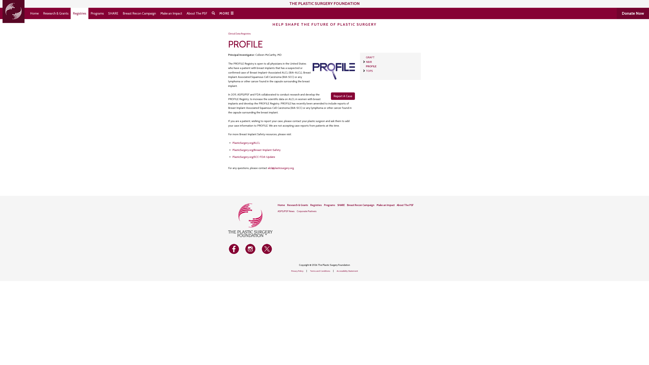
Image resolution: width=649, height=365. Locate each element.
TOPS (369, 70)
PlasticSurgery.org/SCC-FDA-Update (253, 157)
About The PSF (197, 13)
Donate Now (633, 13)
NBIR (369, 62)
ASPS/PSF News (286, 211)
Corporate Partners (307, 211)
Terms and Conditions (320, 271)
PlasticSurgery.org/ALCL (246, 142)
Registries (79, 13)
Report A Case (343, 96)
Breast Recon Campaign (139, 13)
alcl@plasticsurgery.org (281, 168)
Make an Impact (171, 13)
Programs (97, 13)
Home (34, 13)
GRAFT (370, 57)
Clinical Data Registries (239, 33)
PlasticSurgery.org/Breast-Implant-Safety (256, 150)
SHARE (113, 13)
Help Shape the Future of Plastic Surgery (324, 24)
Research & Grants (55, 13)
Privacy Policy (297, 271)
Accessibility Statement (347, 271)
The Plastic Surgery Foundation (324, 3)
